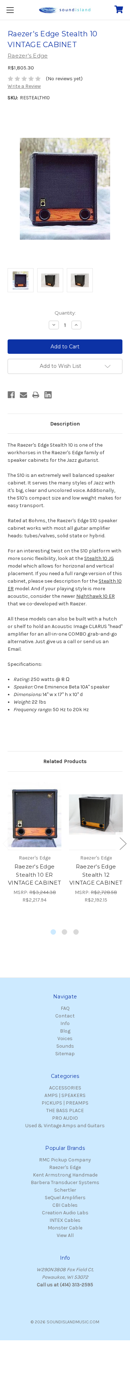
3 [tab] (76, 932)
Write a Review (24, 86)
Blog (65, 1031)
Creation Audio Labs (65, 1213)
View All (65, 1235)
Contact (65, 1016)
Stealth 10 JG (99, 558)
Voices (65, 1038)
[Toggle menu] (10, 10)
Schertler (65, 1190)
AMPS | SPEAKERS (65, 1095)
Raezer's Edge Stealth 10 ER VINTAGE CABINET (34, 874)
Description (65, 423)
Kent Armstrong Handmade (65, 1175)
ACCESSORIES (65, 1088)
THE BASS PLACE (65, 1110)
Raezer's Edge (65, 1167)
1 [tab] (53, 932)
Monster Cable (65, 1228)
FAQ (65, 1008)
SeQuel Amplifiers (65, 1198)
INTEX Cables (65, 1220)
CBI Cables (65, 1205)
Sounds (65, 1046)
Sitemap (65, 1054)
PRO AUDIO (65, 1118)
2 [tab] (65, 932)
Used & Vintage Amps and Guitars (65, 1126)
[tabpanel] (34, 841)
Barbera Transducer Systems (65, 1182)
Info (65, 1023)
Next (123, 843)
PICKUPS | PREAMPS (65, 1103)
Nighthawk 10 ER (95, 596)
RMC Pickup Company (65, 1160)
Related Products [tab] (65, 761)
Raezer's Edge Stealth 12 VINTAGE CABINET (95, 874)
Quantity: (65, 313)
